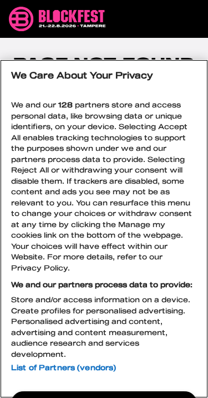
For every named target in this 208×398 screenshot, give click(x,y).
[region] (104, 229)
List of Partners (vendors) (63, 367)
